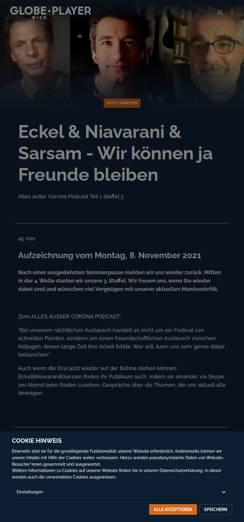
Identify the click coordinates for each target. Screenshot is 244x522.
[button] (122, 492)
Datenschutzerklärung (181, 470)
